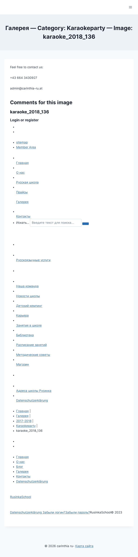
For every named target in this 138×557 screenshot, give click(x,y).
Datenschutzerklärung (32, 481)
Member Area (26, 147)
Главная (22, 411)
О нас (20, 462)
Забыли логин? (54, 512)
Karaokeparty (26, 426)
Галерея (22, 416)
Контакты (23, 476)
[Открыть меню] (130, 7)
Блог (19, 466)
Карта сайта (84, 546)
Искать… (22, 222)
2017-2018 (23, 421)
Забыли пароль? (77, 512)
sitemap (22, 142)
